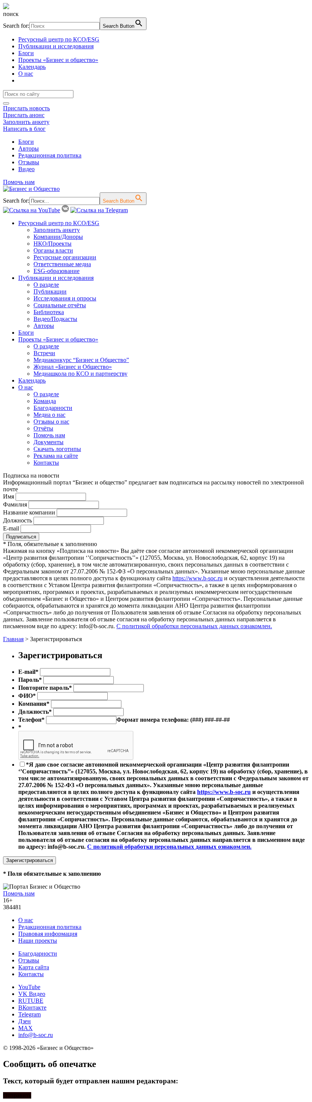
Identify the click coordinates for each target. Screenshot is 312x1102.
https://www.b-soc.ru (197, 578)
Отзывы (28, 162)
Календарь (32, 67)
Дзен (24, 1021)
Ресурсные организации (64, 257)
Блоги (26, 53)
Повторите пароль (45, 687)
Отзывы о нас (51, 421)
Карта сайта (33, 967)
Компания (33, 703)
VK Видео (31, 994)
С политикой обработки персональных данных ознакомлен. (194, 626)
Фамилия (15, 504)
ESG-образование (56, 271)
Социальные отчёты (59, 305)
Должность (17, 520)
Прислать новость (26, 108)
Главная (13, 639)
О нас (25, 73)
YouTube (29, 987)
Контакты (46, 462)
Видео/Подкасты (55, 319)
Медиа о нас (49, 414)
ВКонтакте (32, 1007)
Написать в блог (24, 128)
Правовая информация (47, 934)
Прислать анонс (24, 115)
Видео (26, 169)
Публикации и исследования (56, 46)
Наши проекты (37, 940)
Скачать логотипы (57, 449)
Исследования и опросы (64, 298)
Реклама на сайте (55, 456)
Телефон (31, 719)
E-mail (11, 528)
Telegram (29, 1014)
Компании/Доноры (58, 236)
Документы (48, 442)
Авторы (28, 148)
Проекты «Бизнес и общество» (58, 60)
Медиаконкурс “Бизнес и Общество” (81, 360)
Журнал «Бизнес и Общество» (72, 367)
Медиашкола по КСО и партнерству (80, 373)
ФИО (27, 695)
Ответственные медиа (62, 264)
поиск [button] (11, 14)
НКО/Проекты (52, 243)
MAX (25, 1028)
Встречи (44, 353)
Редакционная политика (49, 155)
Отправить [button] (17, 1095)
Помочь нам (19, 182)
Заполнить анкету (26, 122)
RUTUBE (30, 1000)
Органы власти (53, 250)
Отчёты (43, 428)
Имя (8, 496)
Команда (44, 401)
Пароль (30, 679)
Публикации (50, 291)
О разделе (46, 284)
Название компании (29, 512)
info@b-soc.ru (35, 1035)
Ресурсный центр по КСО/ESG (58, 39)
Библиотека (48, 312)
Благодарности (52, 408)
